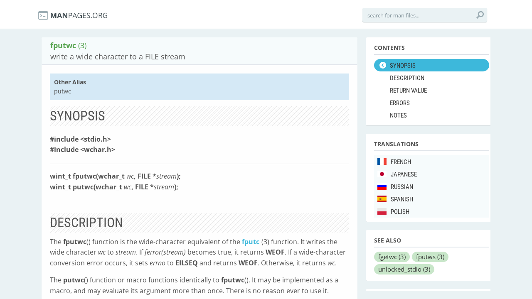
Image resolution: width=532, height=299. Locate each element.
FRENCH (401, 162)
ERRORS (400, 103)
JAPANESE (404, 174)
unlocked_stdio (404, 269)
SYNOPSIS (403, 65)
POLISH (400, 212)
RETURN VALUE (408, 90)
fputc (250, 241)
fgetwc (392, 256)
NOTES (398, 115)
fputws (430, 256)
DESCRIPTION (407, 78)
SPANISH (402, 199)
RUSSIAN (402, 187)
